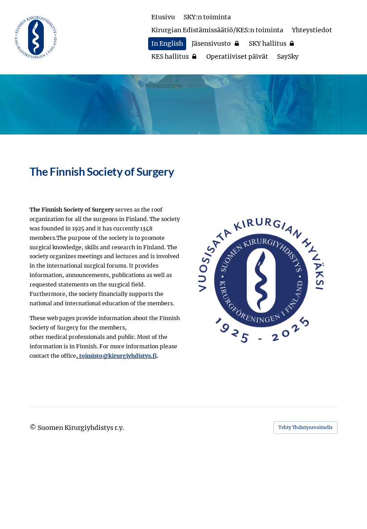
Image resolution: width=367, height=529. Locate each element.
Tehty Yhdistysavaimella (305, 427)
